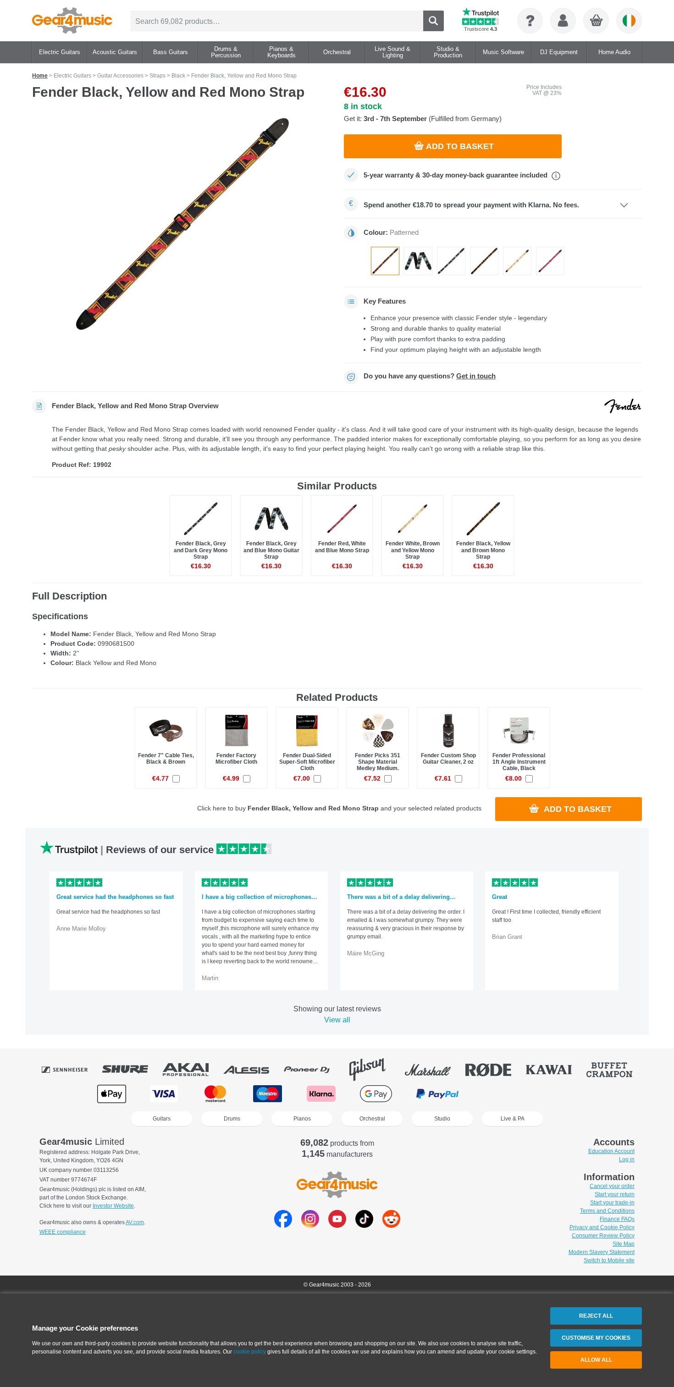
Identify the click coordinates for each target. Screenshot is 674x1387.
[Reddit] (391, 1225)
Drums (232, 1118)
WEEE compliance (62, 1232)
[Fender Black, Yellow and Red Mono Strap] (181, 224)
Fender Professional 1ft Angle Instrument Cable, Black (519, 761)
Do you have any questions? (430, 376)
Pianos (302, 1118)
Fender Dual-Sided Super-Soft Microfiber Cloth (307, 761)
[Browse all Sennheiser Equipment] (71, 1070)
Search (433, 21)
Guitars (162, 1118)
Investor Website (113, 1206)
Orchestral (372, 1118)
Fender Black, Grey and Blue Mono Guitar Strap (271, 550)
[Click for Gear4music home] (72, 20)
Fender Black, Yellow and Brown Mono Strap (483, 550)
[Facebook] (283, 1225)
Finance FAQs (617, 1219)
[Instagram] (310, 1225)
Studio (442, 1118)
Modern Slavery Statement (602, 1252)
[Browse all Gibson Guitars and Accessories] (373, 1070)
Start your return (615, 1194)
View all (337, 1020)
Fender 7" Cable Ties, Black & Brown (166, 758)
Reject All (596, 1316)
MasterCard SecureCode (502, 1093)
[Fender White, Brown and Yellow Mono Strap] (517, 261)
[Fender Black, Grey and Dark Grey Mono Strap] (451, 261)
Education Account (611, 1151)
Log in (627, 1159)
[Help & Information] (530, 20)
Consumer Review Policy (603, 1235)
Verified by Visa (561, 1093)
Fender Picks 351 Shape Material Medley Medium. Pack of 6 (377, 765)
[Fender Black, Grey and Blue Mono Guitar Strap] (418, 261)
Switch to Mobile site (609, 1260)
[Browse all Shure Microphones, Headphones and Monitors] (131, 1070)
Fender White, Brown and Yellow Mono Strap (413, 550)
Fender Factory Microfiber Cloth (236, 758)
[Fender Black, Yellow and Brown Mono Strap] (484, 261)
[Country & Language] (629, 20)
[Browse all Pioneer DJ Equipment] (313, 1070)
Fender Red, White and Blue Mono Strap (342, 546)
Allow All (596, 1360)
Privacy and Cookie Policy (602, 1227)
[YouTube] (337, 1225)
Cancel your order (612, 1186)
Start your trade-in (612, 1202)
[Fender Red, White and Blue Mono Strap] (550, 261)
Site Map (624, 1244)
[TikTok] (364, 1225)
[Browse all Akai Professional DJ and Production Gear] (192, 1070)
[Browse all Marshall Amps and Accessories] (434, 1070)
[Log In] (563, 20)
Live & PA (513, 1118)
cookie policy (249, 1351)
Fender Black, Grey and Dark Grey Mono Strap (200, 550)
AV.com (135, 1222)
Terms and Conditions (607, 1211)
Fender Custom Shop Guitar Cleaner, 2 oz (448, 758)
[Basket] (596, 21)
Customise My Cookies (596, 1338)
